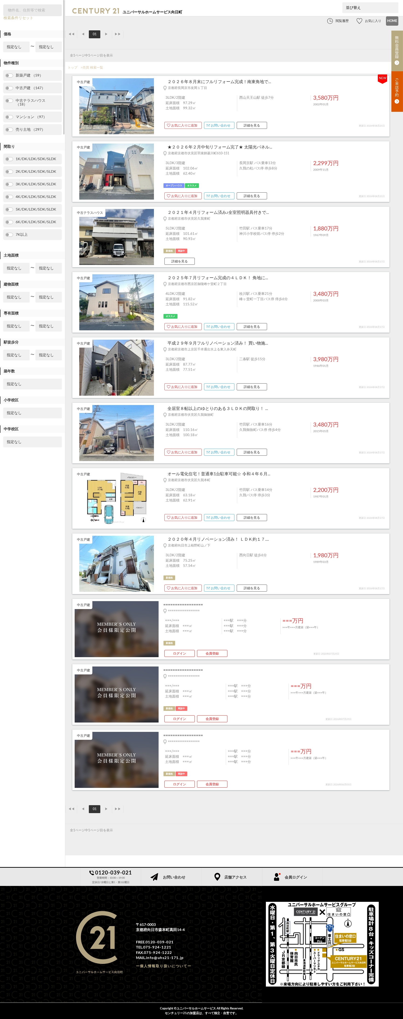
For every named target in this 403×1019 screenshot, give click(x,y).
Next (156, 106)
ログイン (179, 653)
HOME (392, 21)
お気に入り (373, 21)
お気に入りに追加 (184, 125)
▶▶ (118, 34)
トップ (72, 67)
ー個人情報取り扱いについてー (163, 966)
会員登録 (212, 653)
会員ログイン (296, 877)
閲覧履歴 (342, 21)
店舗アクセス (235, 877)
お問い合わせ (220, 125)
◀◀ (71, 34)
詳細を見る (252, 125)
